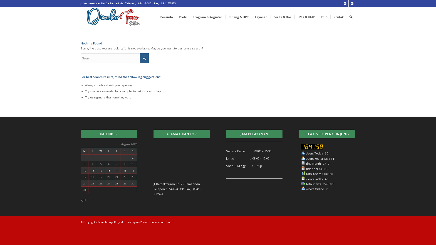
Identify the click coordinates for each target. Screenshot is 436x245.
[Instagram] (345, 3)
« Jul (83, 200)
